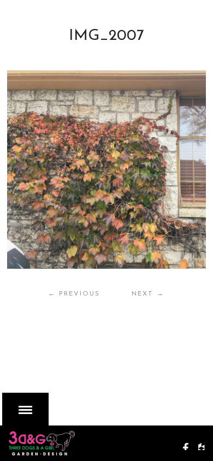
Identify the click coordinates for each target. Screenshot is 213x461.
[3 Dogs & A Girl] (68, 441)
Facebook (189, 441)
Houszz (205, 441)
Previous (74, 294)
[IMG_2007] (106, 169)
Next (148, 294)
